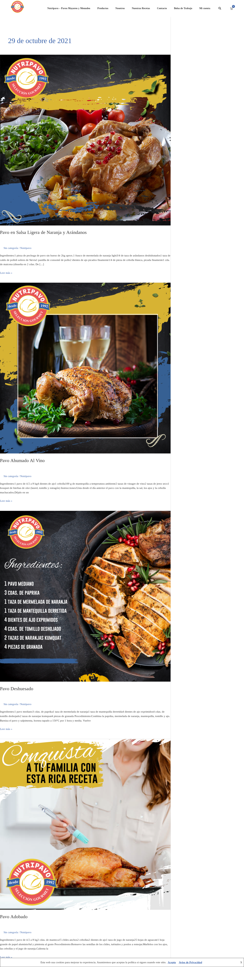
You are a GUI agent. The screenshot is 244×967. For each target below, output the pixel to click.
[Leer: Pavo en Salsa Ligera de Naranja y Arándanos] (85, 139)
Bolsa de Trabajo (183, 8)
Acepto (172, 962)
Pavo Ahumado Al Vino (22, 460)
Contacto (162, 8)
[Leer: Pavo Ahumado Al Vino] (85, 367)
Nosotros (120, 8)
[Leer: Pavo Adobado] (85, 824)
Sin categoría (11, 248)
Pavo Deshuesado (16, 688)
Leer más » (6, 272)
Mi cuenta (204, 8)
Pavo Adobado (14, 916)
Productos (102, 8)
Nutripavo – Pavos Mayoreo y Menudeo (68, 8)
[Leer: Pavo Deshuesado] (85, 596)
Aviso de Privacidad (190, 962)
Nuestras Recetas (141, 8)
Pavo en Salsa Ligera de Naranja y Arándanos (43, 232)
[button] (219, 8)
